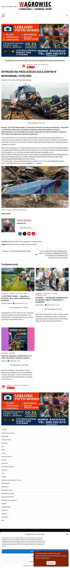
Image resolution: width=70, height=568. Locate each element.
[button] (67, 534)
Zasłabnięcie (4, 517)
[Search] (67, 15)
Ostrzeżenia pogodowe (7, 466)
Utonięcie (4, 477)
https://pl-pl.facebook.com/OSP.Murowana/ (16, 209)
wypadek (34, 244)
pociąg (22, 244)
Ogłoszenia (4, 463)
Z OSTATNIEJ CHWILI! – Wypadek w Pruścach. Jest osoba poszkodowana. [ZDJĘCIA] (16, 298)
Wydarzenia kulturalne (7, 497)
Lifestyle (3, 460)
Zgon (2, 520)
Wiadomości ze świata (7, 493)
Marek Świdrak (26, 80)
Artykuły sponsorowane (8, 433)
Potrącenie (46, 293)
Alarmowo (11, 241)
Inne (2, 446)
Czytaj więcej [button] (44, 558)
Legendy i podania (6, 456)
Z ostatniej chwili (36, 241)
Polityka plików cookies (29, 565)
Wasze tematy (5, 483)
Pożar (3, 473)
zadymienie (4, 510)
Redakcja (4, 361)
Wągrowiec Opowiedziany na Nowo (11, 480)
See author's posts (25, 228)
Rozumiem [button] (51, 563)
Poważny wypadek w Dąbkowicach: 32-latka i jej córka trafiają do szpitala (16, 357)
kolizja (3, 450)
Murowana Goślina (13, 244)
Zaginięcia (4, 513)
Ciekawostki (4, 436)
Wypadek (27, 241)
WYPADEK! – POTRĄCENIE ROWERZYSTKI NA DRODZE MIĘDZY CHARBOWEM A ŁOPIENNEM (51, 300)
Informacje (4, 443)
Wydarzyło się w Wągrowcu (9, 500)
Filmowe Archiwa (6, 440)
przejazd (27, 244)
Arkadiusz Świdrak (6, 303)
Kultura (3, 453)
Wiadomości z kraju (6, 490)
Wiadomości (19, 241)
